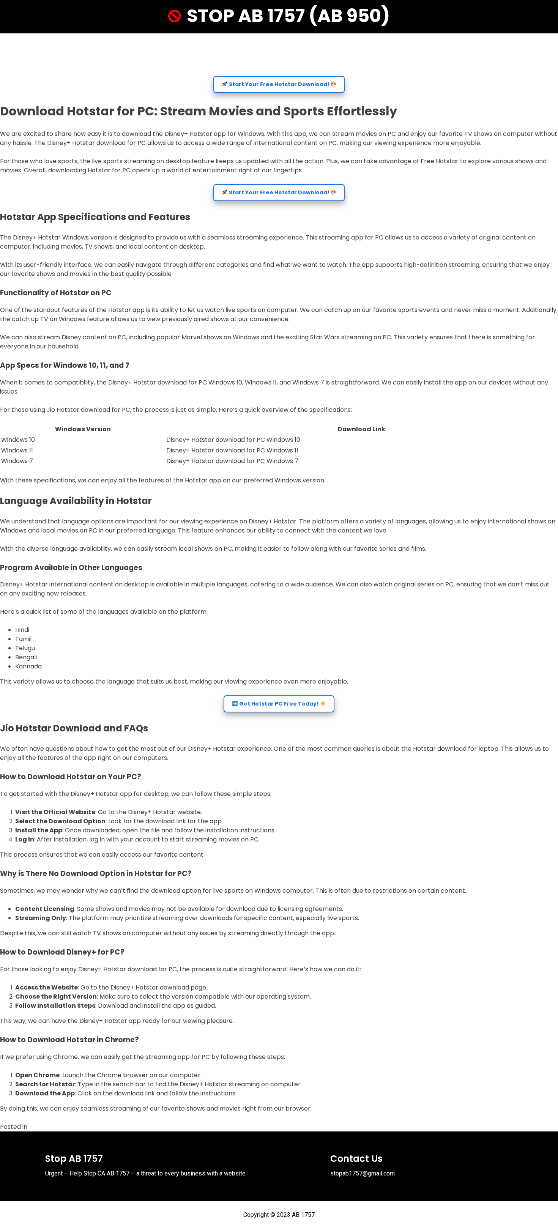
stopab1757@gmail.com (362, 1173)
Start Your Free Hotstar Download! (279, 84)
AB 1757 (303, 1214)
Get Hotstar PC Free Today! (279, 703)
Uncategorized (51, 1126)
